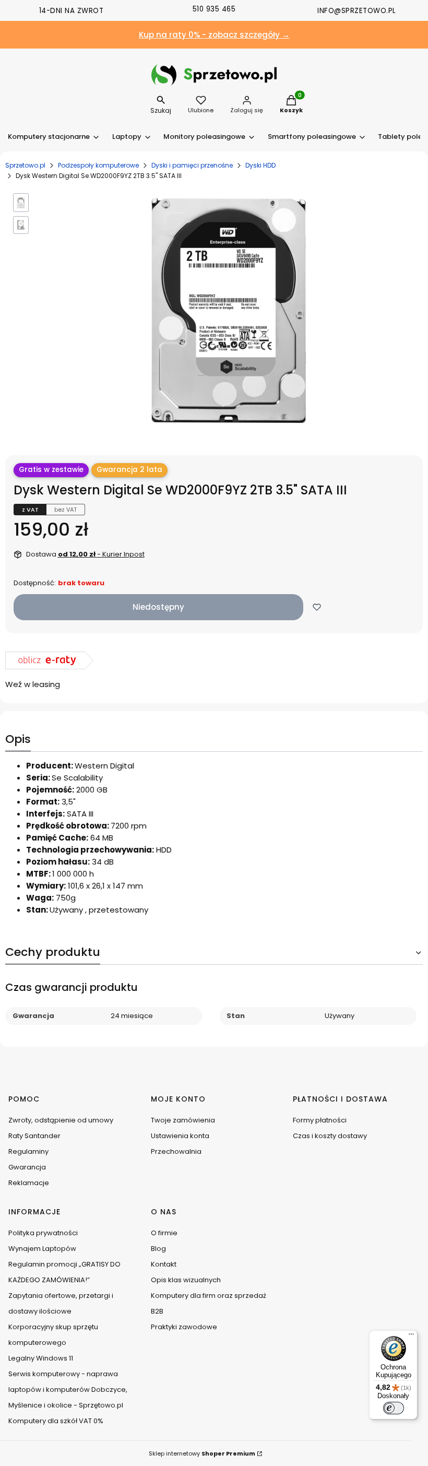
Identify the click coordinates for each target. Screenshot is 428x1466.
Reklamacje (28, 1183)
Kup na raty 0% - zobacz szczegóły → (214, 34)
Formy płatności (320, 1120)
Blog (158, 1249)
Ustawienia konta (180, 1136)
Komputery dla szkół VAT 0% (55, 1421)
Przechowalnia (176, 1151)
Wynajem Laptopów (42, 1249)
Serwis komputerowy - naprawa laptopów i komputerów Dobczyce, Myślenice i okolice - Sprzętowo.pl (67, 1389)
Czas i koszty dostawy (330, 1136)
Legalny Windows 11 (40, 1358)
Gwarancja (27, 1167)
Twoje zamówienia (183, 1120)
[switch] (393, 1408)
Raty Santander (34, 1136)
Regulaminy (28, 1151)
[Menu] (411, 1336)
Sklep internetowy (202, 1453)
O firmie (164, 1233)
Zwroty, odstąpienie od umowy (60, 1120)
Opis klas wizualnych (186, 1280)
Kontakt (163, 1264)
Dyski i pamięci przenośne (192, 165)
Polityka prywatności (43, 1233)
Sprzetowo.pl (25, 165)
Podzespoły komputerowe (98, 165)
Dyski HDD (260, 165)
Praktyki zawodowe (184, 1327)
